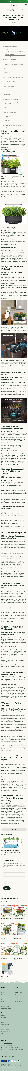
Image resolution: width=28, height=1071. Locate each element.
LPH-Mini (3, 999)
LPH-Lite (3, 997)
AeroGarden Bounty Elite (10, 54)
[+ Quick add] (12, 915)
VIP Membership (4, 1033)
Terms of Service (10, 866)
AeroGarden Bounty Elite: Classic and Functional (14, 84)
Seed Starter (4, 1004)
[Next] (26, 1)
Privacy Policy (4, 1065)
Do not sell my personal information (8, 1067)
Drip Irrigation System (6, 1008)
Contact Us (3, 1017)
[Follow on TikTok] (16, 1056)
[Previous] (1, 1)
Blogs (2, 1022)
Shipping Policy (18, 1001)
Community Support (5, 1031)
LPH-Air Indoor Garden (6, 918)
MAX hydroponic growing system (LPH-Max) (14, 51)
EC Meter (3, 1001)
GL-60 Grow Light (5, 957)
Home (3, 9)
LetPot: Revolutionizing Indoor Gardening (12, 62)
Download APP (18, 992)
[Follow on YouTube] (13, 1056)
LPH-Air (3, 994)
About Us (3, 1015)
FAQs (16, 997)
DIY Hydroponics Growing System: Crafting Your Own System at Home (10, 851)
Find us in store (4, 1052)
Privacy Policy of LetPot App (13, 1065)
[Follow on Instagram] (6, 1056)
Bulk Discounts (4, 1036)
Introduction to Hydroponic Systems (10, 46)
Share (15, 829)
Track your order (18, 990)
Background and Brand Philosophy (10, 59)
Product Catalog (4, 1020)
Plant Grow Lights (5, 1006)
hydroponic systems (14, 144)
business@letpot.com (10, 1045)
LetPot (2, 277)
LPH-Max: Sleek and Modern (10, 81)
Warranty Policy (18, 999)
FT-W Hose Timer (5, 976)
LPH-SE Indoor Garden (19, 918)
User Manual (18, 994)
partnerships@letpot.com (13, 1047)
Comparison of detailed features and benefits (13, 64)
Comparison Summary (9, 56)
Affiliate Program (5, 1024)
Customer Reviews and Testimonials (10, 99)
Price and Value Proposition (8, 86)
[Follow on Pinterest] (9, 1056)
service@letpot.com (8, 1043)
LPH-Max (3, 990)
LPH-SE (3, 992)
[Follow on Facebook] (2, 1056)
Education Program (5, 1029)
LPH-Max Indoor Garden (6, 937)
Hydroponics (9, 9)
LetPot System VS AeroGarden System (12, 49)
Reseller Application (5, 1027)
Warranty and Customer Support (9, 112)
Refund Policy (18, 1004)
